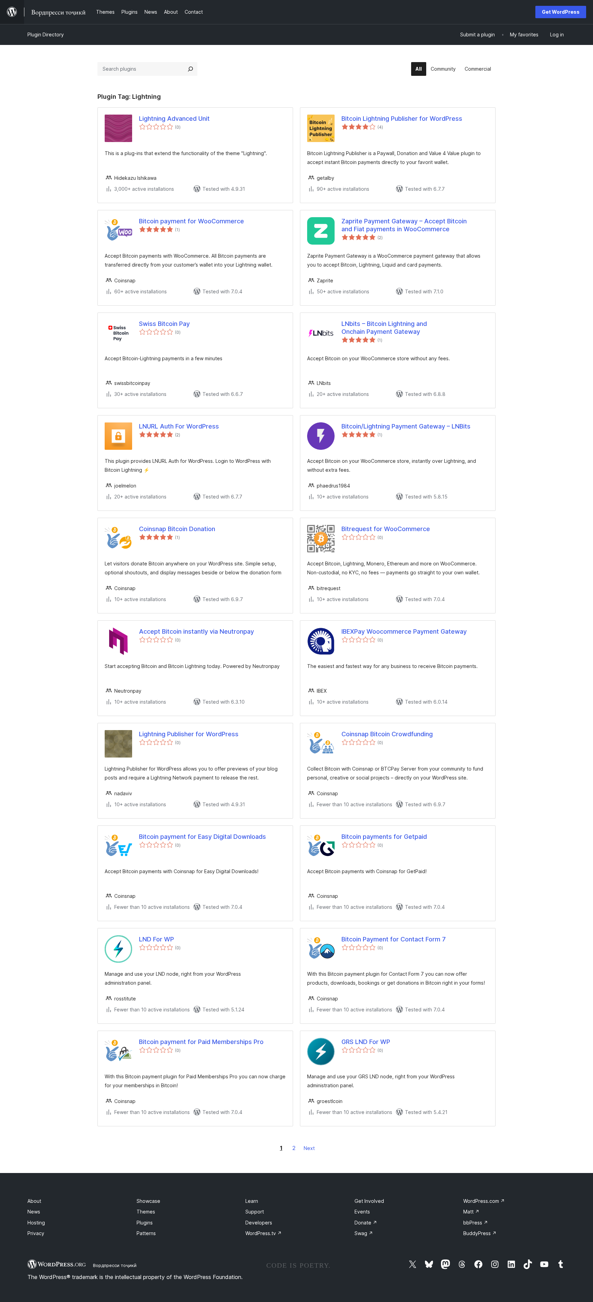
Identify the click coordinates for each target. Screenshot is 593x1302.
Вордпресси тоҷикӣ (115, 1265)
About (34, 1201)
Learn (251, 1201)
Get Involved (369, 1201)
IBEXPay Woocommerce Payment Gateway (404, 631)
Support (254, 1212)
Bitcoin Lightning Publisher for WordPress (401, 118)
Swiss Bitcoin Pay (164, 323)
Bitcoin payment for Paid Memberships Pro (201, 1041)
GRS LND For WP (365, 1041)
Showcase (148, 1201)
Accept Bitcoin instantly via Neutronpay (196, 631)
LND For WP (156, 939)
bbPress (475, 1222)
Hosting (36, 1222)
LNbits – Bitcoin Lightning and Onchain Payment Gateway (384, 327)
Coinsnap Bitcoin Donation (177, 528)
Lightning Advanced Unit (174, 118)
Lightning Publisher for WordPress (189, 734)
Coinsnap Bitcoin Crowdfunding (387, 734)
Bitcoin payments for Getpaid (384, 836)
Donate (365, 1222)
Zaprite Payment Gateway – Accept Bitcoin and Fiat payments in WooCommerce (404, 225)
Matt (471, 1212)
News (33, 1212)
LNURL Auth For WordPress (179, 426)
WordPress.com (484, 1201)
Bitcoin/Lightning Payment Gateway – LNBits (405, 426)
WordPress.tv (263, 1233)
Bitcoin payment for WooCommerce (191, 221)
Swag (363, 1233)
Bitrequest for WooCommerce (385, 528)
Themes (146, 1212)
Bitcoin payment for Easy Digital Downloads (202, 836)
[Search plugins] (190, 69)
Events (362, 1212)
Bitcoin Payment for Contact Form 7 (393, 939)
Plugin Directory (45, 34)
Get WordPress (561, 12)
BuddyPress (480, 1233)
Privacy (35, 1233)
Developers (258, 1222)
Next (309, 1148)
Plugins (145, 1222)
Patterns (146, 1233)
